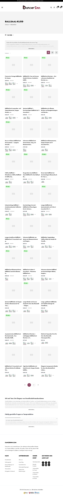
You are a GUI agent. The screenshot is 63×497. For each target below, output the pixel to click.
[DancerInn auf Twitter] (43, 465)
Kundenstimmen (22, 464)
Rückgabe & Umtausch (10, 471)
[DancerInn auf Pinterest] (46, 462)
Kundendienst (8, 459)
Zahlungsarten (8, 462)
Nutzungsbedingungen (24, 467)
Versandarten (8, 468)
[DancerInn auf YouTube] (46, 465)
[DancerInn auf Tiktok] (49, 465)
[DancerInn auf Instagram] (49, 462)
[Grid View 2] (52, 52)
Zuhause (7, 24)
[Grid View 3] (48, 52)
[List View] (56, 52)
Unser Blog (21, 462)
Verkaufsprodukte (36, 462)
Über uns (21, 459)
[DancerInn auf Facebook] (43, 462)
